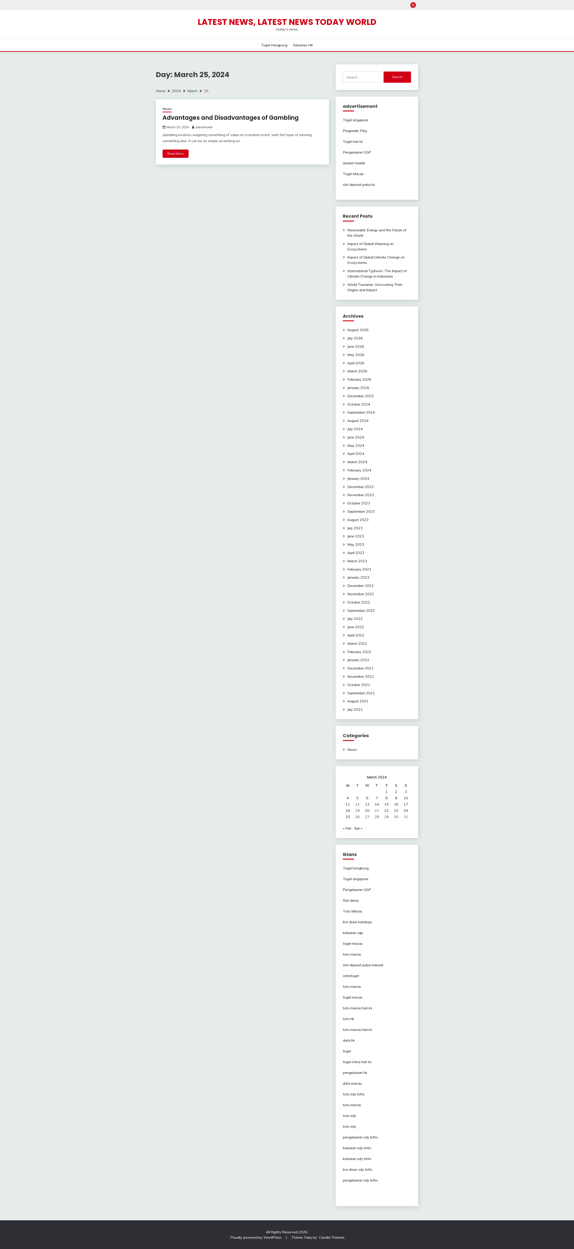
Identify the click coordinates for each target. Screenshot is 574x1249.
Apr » (358, 828)
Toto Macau (352, 911)
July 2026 (355, 338)
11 (348, 804)
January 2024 (358, 478)
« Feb (347, 828)
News (167, 109)
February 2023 (359, 569)
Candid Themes (331, 1237)
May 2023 (355, 544)
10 (406, 798)
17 (406, 804)
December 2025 (360, 396)
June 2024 (355, 437)
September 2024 (361, 412)
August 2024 (358, 420)
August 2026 (358, 330)
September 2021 (361, 693)
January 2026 (358, 387)
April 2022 (355, 635)
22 (386, 810)
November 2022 (360, 594)
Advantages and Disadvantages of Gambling (231, 118)
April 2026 (355, 363)
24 (406, 810)
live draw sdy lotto (357, 1169)
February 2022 (359, 651)
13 (367, 804)
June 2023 (355, 536)
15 (386, 804)
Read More (175, 154)
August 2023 (358, 519)
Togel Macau (353, 174)
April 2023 (355, 552)
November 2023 (360, 495)
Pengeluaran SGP (357, 152)
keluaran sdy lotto (357, 1148)
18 (348, 810)
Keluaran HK (303, 45)
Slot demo (351, 900)
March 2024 (357, 462)
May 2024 (355, 445)
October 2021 (358, 684)
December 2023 (360, 486)
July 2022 (355, 618)
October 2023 (358, 503)
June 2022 (355, 627)
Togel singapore (355, 120)
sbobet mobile (354, 163)
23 (396, 810)
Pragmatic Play (355, 130)
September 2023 (361, 511)
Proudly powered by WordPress (256, 1237)
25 (348, 817)
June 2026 (355, 346)
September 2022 (361, 610)
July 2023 (355, 528)
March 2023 (357, 561)
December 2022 (360, 585)
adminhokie (204, 127)
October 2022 (358, 602)
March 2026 (357, 371)
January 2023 (358, 577)
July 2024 (355, 429)
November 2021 (360, 676)
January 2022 (358, 660)
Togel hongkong (274, 45)
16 (396, 804)
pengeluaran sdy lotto (360, 1180)
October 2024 (358, 404)
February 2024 (359, 470)
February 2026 (359, 379)
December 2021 (360, 668)
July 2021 (355, 709)
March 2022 (357, 643)
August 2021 (358, 701)
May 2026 (355, 354)
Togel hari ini (353, 141)
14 (377, 804)
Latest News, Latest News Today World (287, 22)
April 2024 (355, 453)
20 (367, 810)
